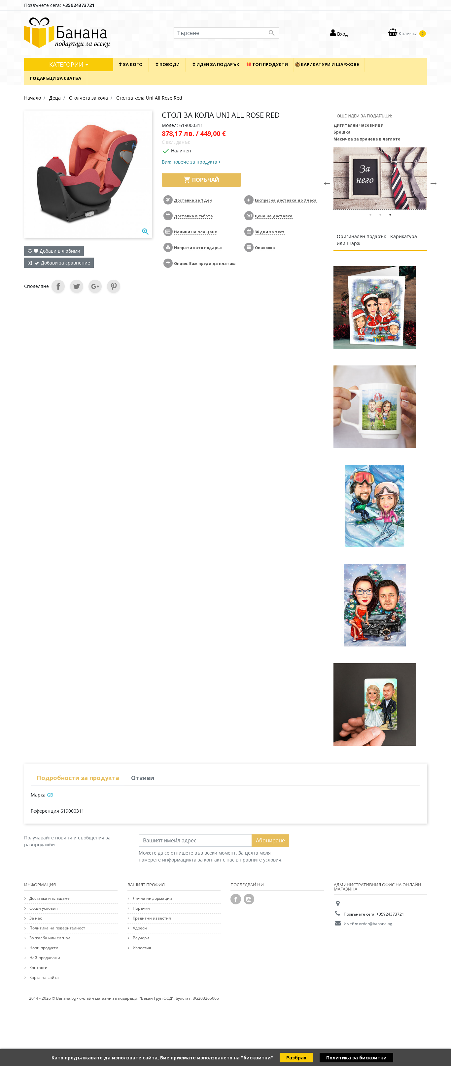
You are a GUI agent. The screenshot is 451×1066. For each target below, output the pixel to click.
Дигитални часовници (358, 125)
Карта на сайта (43, 977)
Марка (38, 795)
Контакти (38, 967)
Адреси (139, 928)
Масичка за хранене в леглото (366, 139)
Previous (325, 180)
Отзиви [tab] (142, 778)
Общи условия (43, 908)
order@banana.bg (375, 923)
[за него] (380, 178)
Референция (45, 811)
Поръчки (141, 908)
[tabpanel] (380, 178)
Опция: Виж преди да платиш (204, 263)
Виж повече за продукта (190, 162)
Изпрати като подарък (198, 247)
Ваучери (140, 938)
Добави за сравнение (65, 263)
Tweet (76, 286)
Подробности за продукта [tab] (78, 778)
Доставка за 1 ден (193, 200)
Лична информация (152, 898)
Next (432, 180)
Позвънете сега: (59, 5)
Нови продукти (43, 948)
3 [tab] (390, 214)
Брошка (342, 132)
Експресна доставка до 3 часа (286, 200)
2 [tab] (380, 214)
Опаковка (265, 247)
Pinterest (113, 286)
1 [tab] (370, 214)
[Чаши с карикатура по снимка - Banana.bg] (374, 406)
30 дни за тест (270, 231)
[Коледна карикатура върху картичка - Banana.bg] (374, 307)
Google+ (95, 286)
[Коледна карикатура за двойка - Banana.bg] (374, 605)
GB (50, 795)
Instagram (249, 899)
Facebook (235, 899)
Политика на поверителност (56, 928)
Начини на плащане (195, 231)
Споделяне (58, 286)
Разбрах (296, 1057)
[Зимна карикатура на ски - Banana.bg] (374, 506)
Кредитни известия (151, 918)
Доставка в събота (193, 215)
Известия (141, 948)
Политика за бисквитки (356, 1057)
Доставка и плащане (49, 898)
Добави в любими (59, 251)
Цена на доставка (274, 215)
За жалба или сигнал (49, 938)
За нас (35, 918)
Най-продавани (44, 957)
